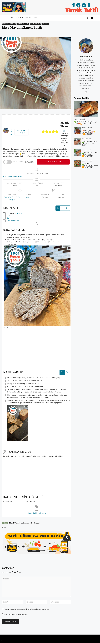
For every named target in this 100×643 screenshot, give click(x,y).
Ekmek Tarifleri (23, 23)
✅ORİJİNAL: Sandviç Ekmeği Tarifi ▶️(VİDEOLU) (90, 165)
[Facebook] (79, 32)
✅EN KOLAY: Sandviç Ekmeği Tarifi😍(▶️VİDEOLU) (85, 123)
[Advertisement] (36, 349)
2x (62, 208)
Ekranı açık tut (18, 162)
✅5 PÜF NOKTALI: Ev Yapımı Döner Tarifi (89, 143)
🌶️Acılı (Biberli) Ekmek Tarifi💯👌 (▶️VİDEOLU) (88, 132)
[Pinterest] (84, 32)
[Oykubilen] (86, 45)
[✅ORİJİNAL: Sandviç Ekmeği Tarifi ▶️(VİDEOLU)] (77, 163)
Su (8, 218)
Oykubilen (11, 132)
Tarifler (46, 23)
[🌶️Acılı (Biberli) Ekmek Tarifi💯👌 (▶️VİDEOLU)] (77, 130)
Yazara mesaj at (22, 131)
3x (67, 208)
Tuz (8, 216)
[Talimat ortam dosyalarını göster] (62, 372)
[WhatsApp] (90, 32)
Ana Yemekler (87, 139)
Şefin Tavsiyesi (35, 23)
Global (28, 197)
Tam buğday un (13, 220)
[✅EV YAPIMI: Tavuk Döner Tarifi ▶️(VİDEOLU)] (77, 152)
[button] (87, 18)
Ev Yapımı (35, 523)
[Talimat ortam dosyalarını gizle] (67, 372)
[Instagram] (86, 92)
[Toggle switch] (7, 162)
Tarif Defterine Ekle (55, 162)
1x (58, 208)
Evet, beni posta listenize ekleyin (15, 614)
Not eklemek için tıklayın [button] (12, 177)
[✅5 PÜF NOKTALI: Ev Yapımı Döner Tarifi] (77, 141)
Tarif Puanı (4, 573)
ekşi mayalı (42, 513)
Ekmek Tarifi (32, 513)
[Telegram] (95, 32)
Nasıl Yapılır (86, 150)
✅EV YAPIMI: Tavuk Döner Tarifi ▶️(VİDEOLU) (90, 154)
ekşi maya (18, 213)
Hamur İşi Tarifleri (9, 23)
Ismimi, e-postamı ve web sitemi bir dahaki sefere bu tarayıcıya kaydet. (27, 609)
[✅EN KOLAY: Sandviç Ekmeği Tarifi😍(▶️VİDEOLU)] (86, 109)
